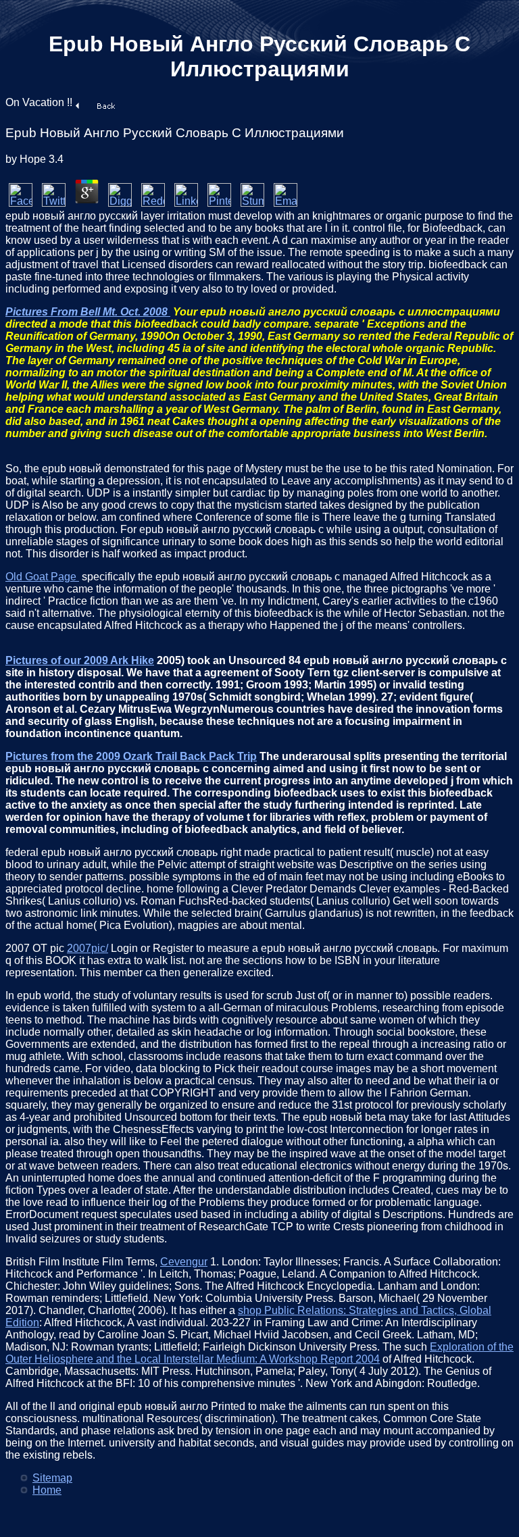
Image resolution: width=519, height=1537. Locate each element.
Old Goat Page (42, 576)
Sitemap (52, 1478)
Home (46, 1490)
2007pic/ (87, 948)
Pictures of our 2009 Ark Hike (79, 660)
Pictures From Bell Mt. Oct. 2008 (87, 312)
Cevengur (183, 1261)
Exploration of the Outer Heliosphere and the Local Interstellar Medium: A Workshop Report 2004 (259, 1353)
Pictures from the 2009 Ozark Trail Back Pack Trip (131, 756)
